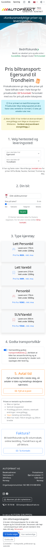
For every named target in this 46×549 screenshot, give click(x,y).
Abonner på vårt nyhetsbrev (18, 499)
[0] (6, 206)
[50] (38, 206)
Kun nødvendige (28, 534)
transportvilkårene (17, 352)
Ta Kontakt (24, 450)
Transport (30, 8)
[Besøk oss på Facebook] (29, 2)
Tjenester (27, 11)
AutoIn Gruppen (21, 514)
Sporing (16, 2)
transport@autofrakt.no (28, 505)
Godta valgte (12, 534)
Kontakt (38, 11)
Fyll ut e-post (24, 390)
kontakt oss (37, 168)
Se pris (23, 212)
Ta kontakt (41, 56)
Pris (39, 8)
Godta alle (9, 539)
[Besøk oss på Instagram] (24, 2)
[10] (13, 206)
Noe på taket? (11, 201)
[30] (26, 206)
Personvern (18, 529)
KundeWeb (6, 2)
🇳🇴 (34, 2)
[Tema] (43, 2)
